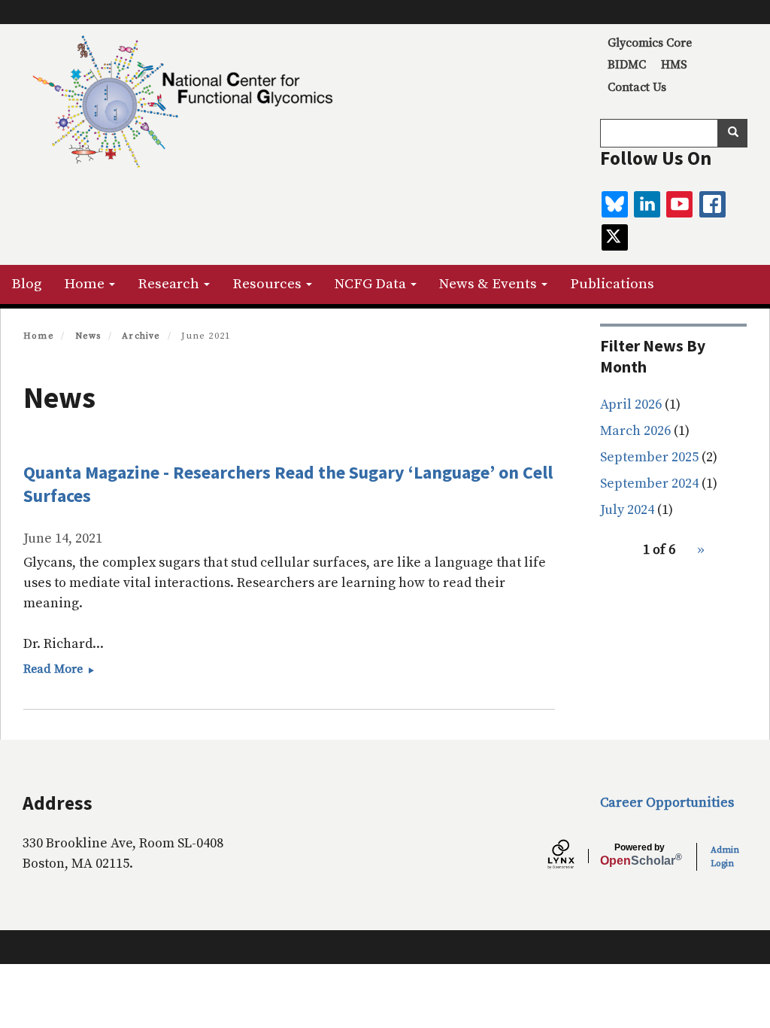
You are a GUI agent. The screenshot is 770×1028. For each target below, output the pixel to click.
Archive (141, 336)
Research (170, 284)
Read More (62, 669)
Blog (26, 284)
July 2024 (627, 510)
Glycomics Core (650, 42)
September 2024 (649, 483)
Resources (268, 284)
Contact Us (637, 87)
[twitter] (615, 237)
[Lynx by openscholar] (573, 856)
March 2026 (635, 430)
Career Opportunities (667, 802)
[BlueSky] (615, 204)
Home (86, 284)
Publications (612, 284)
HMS (674, 64)
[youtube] (679, 204)
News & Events (489, 284)
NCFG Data (372, 284)
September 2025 (649, 457)
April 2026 (631, 404)
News (88, 336)
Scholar (639, 855)
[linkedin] (647, 204)
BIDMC (627, 64)
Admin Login (725, 856)
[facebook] (712, 204)
